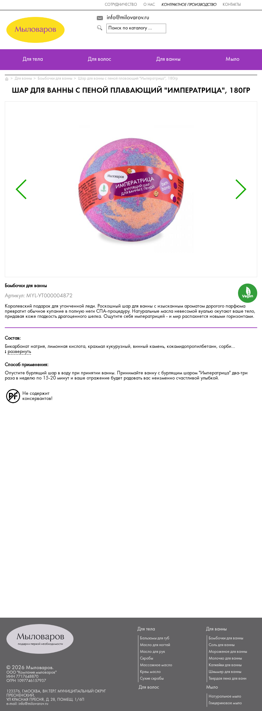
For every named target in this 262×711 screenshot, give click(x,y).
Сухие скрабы (152, 679)
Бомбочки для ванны (55, 79)
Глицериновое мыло (225, 703)
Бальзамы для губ (154, 638)
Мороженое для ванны (228, 652)
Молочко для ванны (225, 658)
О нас (149, 5)
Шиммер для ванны (225, 672)
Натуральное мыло (225, 697)
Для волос (99, 59)
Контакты (232, 5)
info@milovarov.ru (128, 18)
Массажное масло (156, 665)
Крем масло (150, 672)
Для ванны (168, 59)
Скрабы (146, 658)
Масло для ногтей (155, 645)
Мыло (232, 59)
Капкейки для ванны (225, 665)
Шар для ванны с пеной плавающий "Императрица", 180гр (128, 79)
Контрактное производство (188, 5)
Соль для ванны (222, 645)
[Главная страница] (7, 79)
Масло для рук (152, 652)
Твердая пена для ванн (227, 679)
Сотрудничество (121, 5)
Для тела (33, 59)
